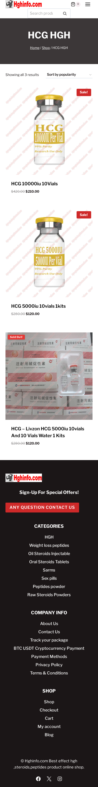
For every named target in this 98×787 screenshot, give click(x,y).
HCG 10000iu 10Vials (34, 183)
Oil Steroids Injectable (49, 553)
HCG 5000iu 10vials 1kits (38, 306)
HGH (49, 537)
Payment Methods (49, 656)
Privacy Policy (49, 664)
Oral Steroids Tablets (49, 561)
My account (49, 726)
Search (66, 13)
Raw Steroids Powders (49, 594)
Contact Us (49, 631)
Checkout (49, 710)
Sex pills (49, 578)
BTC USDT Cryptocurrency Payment (49, 648)
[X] (49, 779)
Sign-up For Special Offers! (49, 492)
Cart (49, 718)
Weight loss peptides (49, 545)
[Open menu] (88, 4)
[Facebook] (38, 779)
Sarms (49, 570)
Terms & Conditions (49, 673)
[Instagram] (59, 779)
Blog (49, 734)
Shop (49, 701)
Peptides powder (49, 586)
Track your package (49, 640)
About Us (49, 623)
